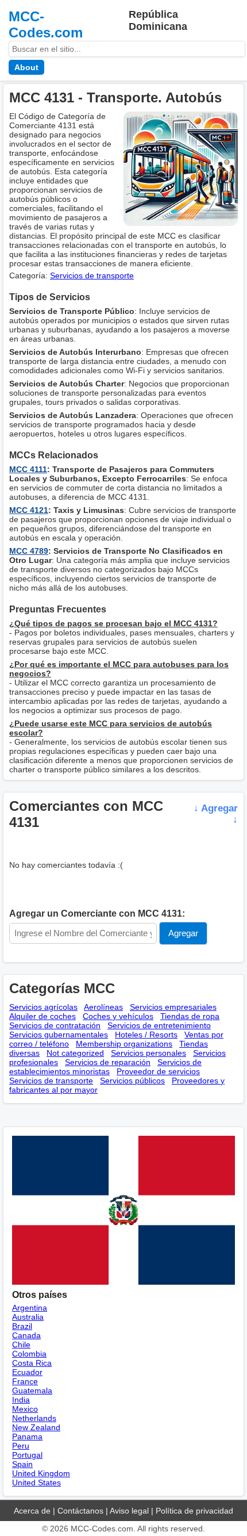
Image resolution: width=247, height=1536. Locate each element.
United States (36, 1482)
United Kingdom (41, 1473)
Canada (26, 1335)
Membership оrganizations (124, 1043)
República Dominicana (158, 20)
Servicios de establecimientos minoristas (105, 1067)
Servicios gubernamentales (58, 1034)
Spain (22, 1464)
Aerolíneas (103, 1007)
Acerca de (32, 1510)
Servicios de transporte (92, 275)
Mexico (25, 1409)
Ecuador (27, 1372)
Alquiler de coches (42, 1016)
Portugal (27, 1455)
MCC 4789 (28, 551)
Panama (27, 1436)
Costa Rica (32, 1363)
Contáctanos (80, 1510)
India (21, 1399)
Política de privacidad (194, 1510)
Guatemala (32, 1390)
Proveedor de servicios (158, 1071)
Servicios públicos (132, 1080)
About (26, 67)
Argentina (29, 1307)
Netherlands (34, 1418)
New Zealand (36, 1427)
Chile (21, 1344)
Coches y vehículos (118, 1016)
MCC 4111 (28, 469)
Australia (28, 1317)
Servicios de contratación (55, 1025)
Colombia (29, 1353)
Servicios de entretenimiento (159, 1025)
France (25, 1381)
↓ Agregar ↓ (216, 814)
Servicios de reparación (107, 1062)
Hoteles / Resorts (146, 1034)
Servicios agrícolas (43, 1007)
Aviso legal (129, 1510)
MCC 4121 (28, 510)
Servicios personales (148, 1053)
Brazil (22, 1326)
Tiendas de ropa (189, 1016)
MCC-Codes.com (46, 24)
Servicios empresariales (173, 1007)
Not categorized (75, 1053)
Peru (20, 1445)
